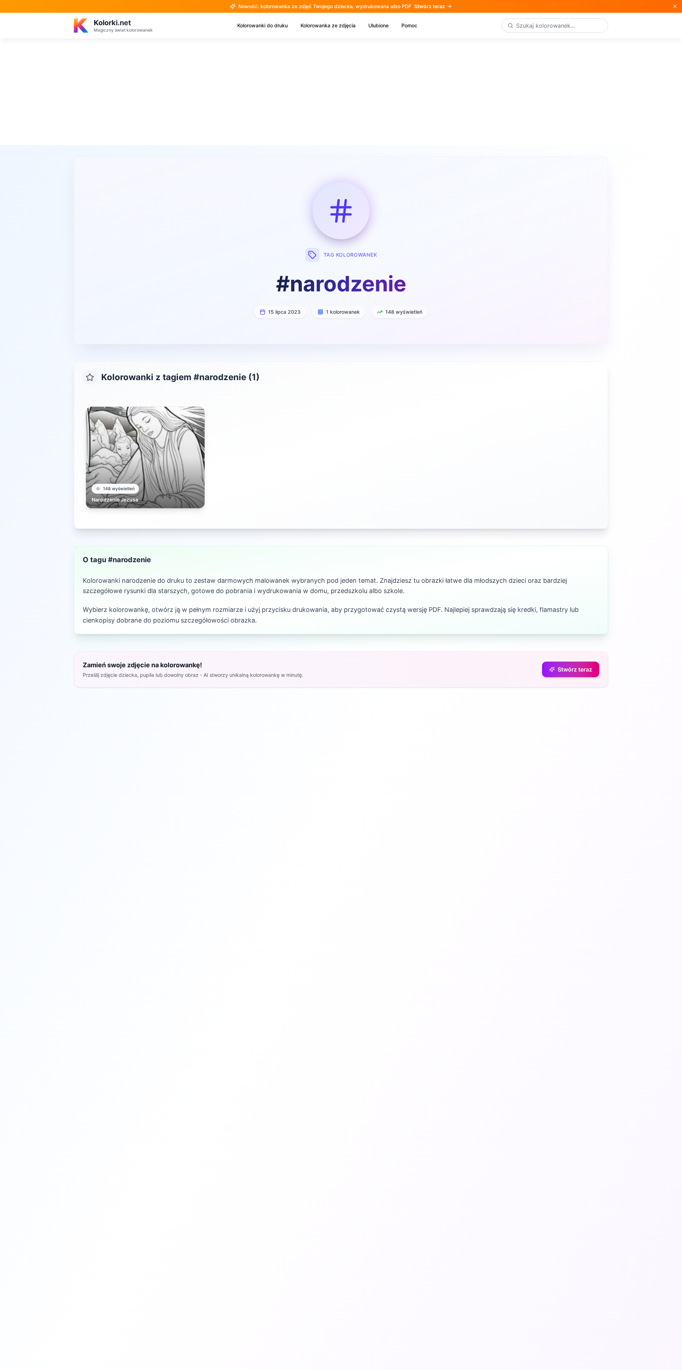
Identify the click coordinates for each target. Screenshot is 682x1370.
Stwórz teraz (575, 669)
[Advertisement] (341, 92)
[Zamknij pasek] (675, 6)
